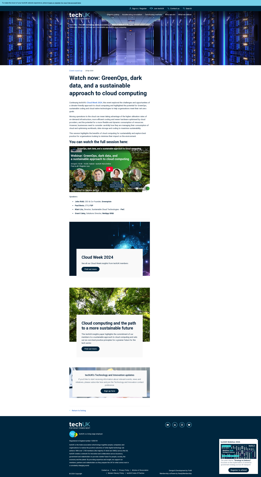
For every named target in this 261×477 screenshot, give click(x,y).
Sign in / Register (139, 8)
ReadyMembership (185, 473)
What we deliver (185, 14)
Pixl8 (190, 470)
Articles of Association (140, 470)
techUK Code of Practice (135, 473)
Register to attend (239, 470)
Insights (130, 25)
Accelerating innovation (132, 14)
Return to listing (79, 410)
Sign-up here (109, 391)
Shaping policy (113, 14)
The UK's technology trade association (94, 25)
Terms (114, 470)
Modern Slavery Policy (116, 473)
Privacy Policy (124, 470)
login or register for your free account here (64, 3)
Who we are (170, 14)
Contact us (174, 8)
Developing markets (153, 14)
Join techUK (159, 8)
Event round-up (75, 70)
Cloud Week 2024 (94, 102)
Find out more (91, 269)
